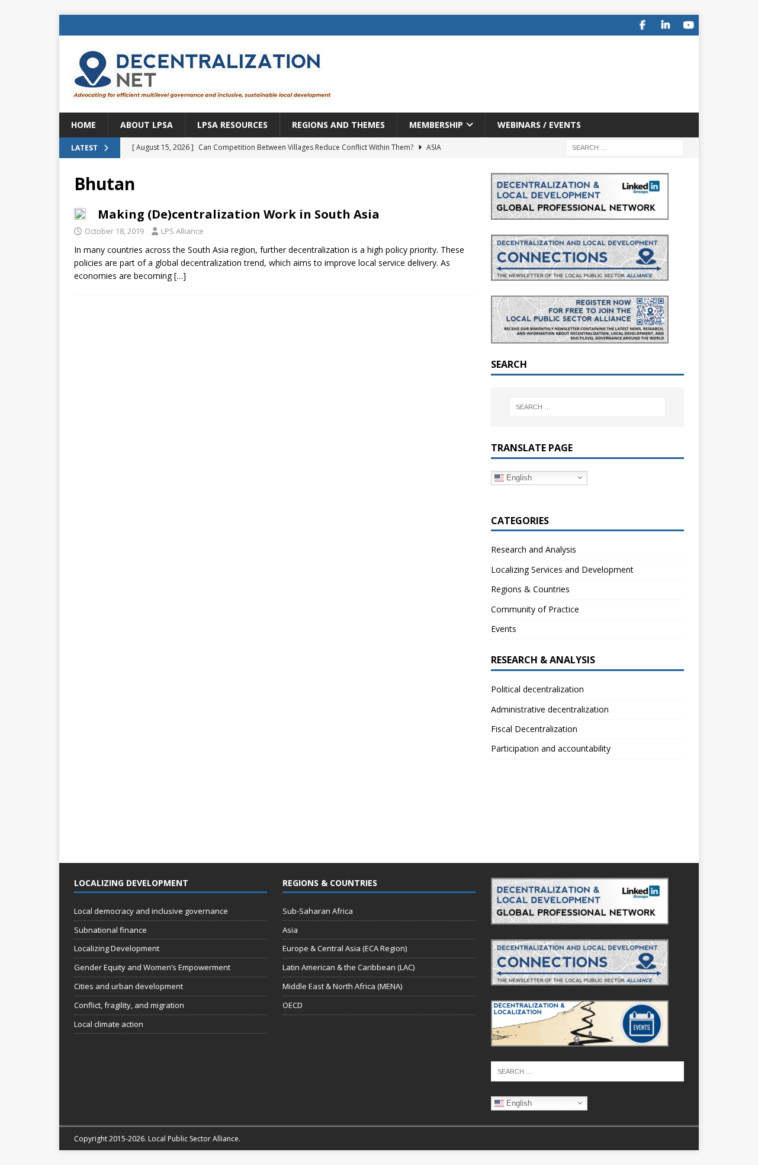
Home (83, 124)
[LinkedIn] (665, 25)
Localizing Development (116, 948)
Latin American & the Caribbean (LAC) (348, 967)
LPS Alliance (182, 231)
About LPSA (146, 124)
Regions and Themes (338, 124)
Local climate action (108, 1024)
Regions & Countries (530, 589)
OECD (292, 1005)
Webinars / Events (539, 124)
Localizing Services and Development (562, 569)
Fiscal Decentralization (534, 728)
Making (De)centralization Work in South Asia (239, 214)
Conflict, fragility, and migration (129, 1005)
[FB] (642, 25)
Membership (436, 124)
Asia (290, 930)
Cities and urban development (128, 986)
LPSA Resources (232, 124)
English (518, 477)
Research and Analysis (533, 549)
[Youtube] (688, 25)
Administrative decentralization (550, 709)
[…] (180, 275)
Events (503, 628)
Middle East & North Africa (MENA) (342, 986)
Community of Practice (535, 609)
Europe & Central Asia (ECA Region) (344, 948)
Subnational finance (110, 930)
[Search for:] (625, 147)
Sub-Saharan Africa (317, 911)
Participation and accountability (551, 748)
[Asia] (80, 213)
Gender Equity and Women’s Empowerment (152, 967)
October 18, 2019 (114, 231)
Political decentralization (537, 689)
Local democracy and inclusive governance (151, 911)
